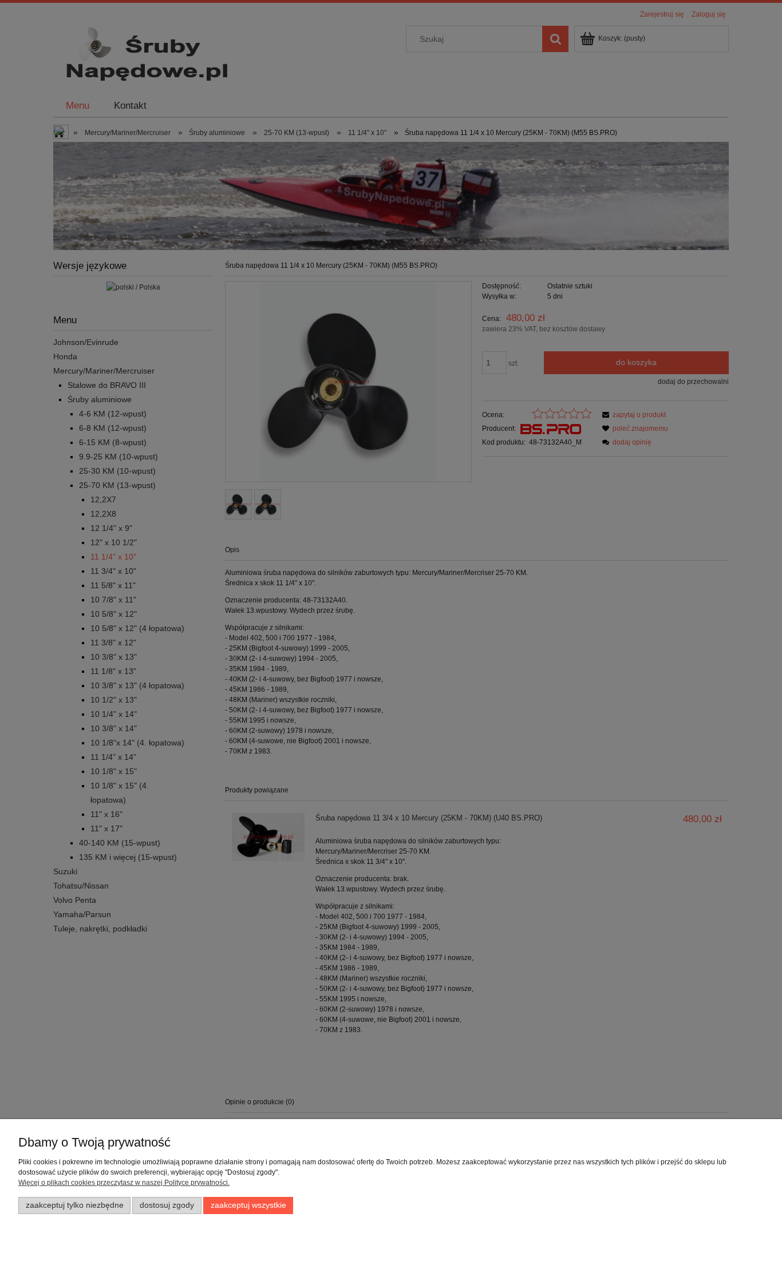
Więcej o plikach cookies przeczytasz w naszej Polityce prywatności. (124, 1183)
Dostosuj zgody (167, 1205)
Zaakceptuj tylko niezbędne (75, 1205)
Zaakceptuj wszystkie (248, 1205)
